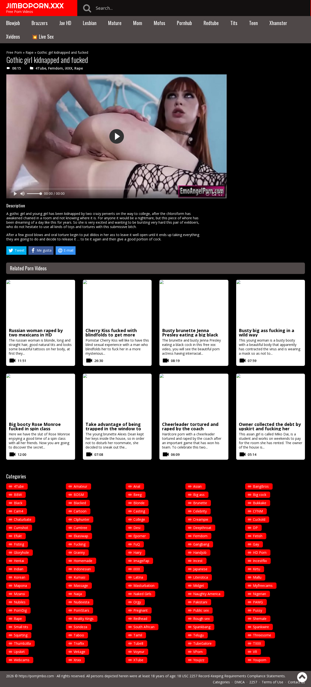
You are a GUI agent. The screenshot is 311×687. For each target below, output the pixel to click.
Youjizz (198, 660)
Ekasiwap (81, 536)
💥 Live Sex (43, 36)
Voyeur (138, 651)
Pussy (257, 610)
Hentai (19, 560)
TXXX (257, 643)
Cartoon (80, 511)
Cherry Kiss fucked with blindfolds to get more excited (111, 334)
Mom (137, 22)
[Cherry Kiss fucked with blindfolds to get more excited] (117, 303)
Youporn (259, 660)
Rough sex (201, 618)
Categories (221, 682)
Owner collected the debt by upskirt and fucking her (270, 426)
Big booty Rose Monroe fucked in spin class (35, 426)
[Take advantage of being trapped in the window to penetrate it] (117, 397)
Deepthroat (202, 527)
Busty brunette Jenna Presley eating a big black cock (190, 334)
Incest (198, 560)
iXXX (68, 68)
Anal (136, 486)
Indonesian (82, 569)
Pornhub (184, 22)
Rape (30, 52)
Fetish (257, 536)
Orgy (137, 602)
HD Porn (260, 552)
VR (255, 651)
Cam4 (18, 511)
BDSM (79, 494)
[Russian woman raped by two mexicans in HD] (40, 303)
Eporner (139, 536)
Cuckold (259, 519)
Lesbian (89, 22)
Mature (114, 22)
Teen (253, 22)
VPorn (198, 651)
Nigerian (259, 593)
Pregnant (140, 610)
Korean (19, 577)
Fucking (80, 544)
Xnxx (77, 660)
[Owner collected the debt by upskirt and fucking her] (270, 397)
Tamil (137, 635)
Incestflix (260, 560)
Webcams (21, 660)
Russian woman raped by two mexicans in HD (36, 332)
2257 (253, 682)
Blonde (139, 503)
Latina (138, 577)
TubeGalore (202, 643)
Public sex (201, 610)
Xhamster (278, 22)
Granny (79, 552)
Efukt (18, 536)
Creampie (200, 519)
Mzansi (19, 593)
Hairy (137, 552)
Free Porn (14, 52)
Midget (198, 585)
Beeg (137, 494)
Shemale (260, 618)
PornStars (81, 610)
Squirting (20, 635)
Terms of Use (272, 682)
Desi (136, 527)
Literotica (200, 577)
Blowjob (13, 22)
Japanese (200, 569)
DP (255, 527)
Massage (81, 585)
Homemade (83, 560)
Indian (18, 569)
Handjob (200, 552)
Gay (256, 544)
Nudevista (81, 602)
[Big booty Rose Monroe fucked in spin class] (40, 397)
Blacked (80, 503)
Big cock (259, 494)
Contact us (296, 682)
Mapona (20, 585)
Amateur (80, 486)
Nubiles (20, 602)
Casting (139, 511)
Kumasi (79, 577)
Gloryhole (21, 552)
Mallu (257, 577)
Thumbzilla (22, 643)
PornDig (20, 610)
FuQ (136, 544)
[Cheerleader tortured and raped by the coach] (194, 397)
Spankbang (201, 627)
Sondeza (80, 627)
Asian (197, 486)
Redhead (140, 618)
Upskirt (19, 651)
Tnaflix (79, 643)
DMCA (239, 682)
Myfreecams (263, 585)
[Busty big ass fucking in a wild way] (270, 303)
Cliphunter (81, 519)
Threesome (262, 635)
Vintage (79, 651)
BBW (18, 494)
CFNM (258, 511)
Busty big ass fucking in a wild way (266, 332)
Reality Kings (84, 618)
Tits (233, 22)
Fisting (19, 544)
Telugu (198, 635)
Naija (78, 593)
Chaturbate (22, 519)
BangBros (261, 486)
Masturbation (144, 585)
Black (18, 503)
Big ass (199, 494)
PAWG (258, 602)
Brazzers (40, 22)
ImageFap (141, 560)
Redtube (211, 22)
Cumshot (21, 527)
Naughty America (206, 593)
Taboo (79, 635)
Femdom (55, 68)
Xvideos (13, 36)
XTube (138, 660)
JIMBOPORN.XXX (35, 5)
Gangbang (201, 544)
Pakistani (200, 602)
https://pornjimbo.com (36, 676)
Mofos (159, 22)
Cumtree (80, 527)
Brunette (200, 503)
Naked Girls (142, 593)
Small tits (21, 627)
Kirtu (256, 569)
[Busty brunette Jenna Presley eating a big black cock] (194, 303)
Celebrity (200, 511)
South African (144, 627)
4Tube (40, 68)
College (139, 519)
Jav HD (65, 22)
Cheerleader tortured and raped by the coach (190, 426)
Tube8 (138, 643)
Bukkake (259, 503)
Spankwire (261, 627)
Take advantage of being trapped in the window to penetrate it (113, 428)
